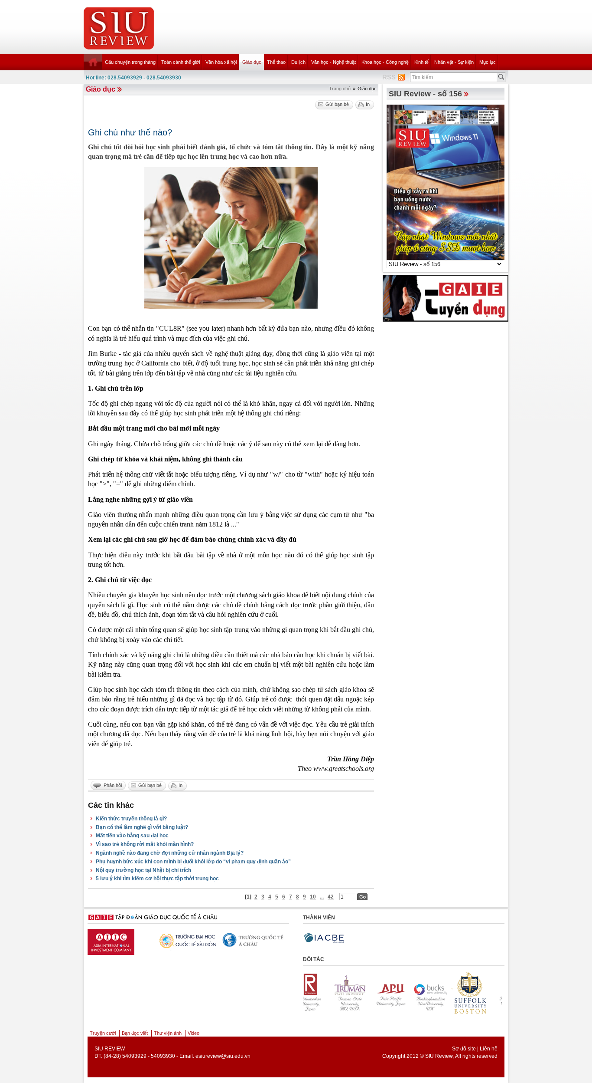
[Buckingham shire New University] (401, 993)
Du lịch (298, 62)
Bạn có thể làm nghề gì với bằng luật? (142, 827)
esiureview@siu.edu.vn (222, 1056)
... (322, 897)
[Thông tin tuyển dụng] (445, 298)
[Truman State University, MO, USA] (321, 993)
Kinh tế (421, 62)
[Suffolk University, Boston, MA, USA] (441, 993)
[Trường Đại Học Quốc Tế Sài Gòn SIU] (178, 940)
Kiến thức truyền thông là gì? (131, 819)
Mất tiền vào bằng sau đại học (132, 836)
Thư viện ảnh (168, 1033)
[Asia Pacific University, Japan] (361, 993)
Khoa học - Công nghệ (385, 62)
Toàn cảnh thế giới (180, 62)
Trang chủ (340, 88)
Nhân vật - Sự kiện (454, 62)
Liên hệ (489, 1049)
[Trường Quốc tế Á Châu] (245, 940)
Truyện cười (103, 1033)
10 (313, 897)
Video (193, 1033)
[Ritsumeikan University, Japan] (481, 993)
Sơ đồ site (464, 1049)
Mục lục (487, 62)
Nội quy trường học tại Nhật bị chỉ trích (143, 870)
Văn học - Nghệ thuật (333, 62)
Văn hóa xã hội (221, 62)
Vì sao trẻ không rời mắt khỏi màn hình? (145, 844)
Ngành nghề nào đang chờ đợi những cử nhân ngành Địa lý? (170, 853)
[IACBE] (324, 938)
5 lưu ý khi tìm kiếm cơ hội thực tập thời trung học (157, 879)
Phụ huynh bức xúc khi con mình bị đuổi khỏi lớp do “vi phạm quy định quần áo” (193, 862)
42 (331, 897)
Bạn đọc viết (135, 1033)
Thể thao (276, 62)
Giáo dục (251, 62)
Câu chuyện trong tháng (130, 62)
